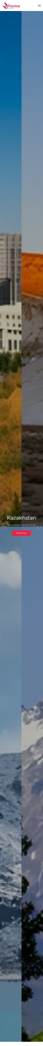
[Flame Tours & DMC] (11, 5)
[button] (5, 526)
